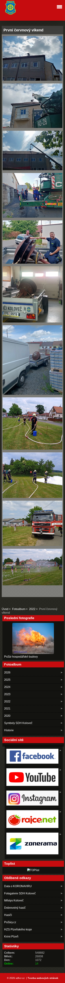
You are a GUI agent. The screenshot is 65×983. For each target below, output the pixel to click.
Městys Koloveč (14, 900)
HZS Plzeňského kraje (18, 929)
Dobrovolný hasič (15, 907)
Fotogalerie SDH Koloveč (20, 893)
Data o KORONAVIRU (18, 886)
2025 (7, 679)
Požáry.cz (10, 922)
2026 (7, 672)
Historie (9, 730)
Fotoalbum (18, 609)
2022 (32, 609)
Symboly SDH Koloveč (18, 723)
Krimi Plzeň (11, 936)
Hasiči (8, 915)
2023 (7, 694)
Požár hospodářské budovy (21, 656)
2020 (7, 715)
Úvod (5, 609)
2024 (7, 687)
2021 (7, 708)
